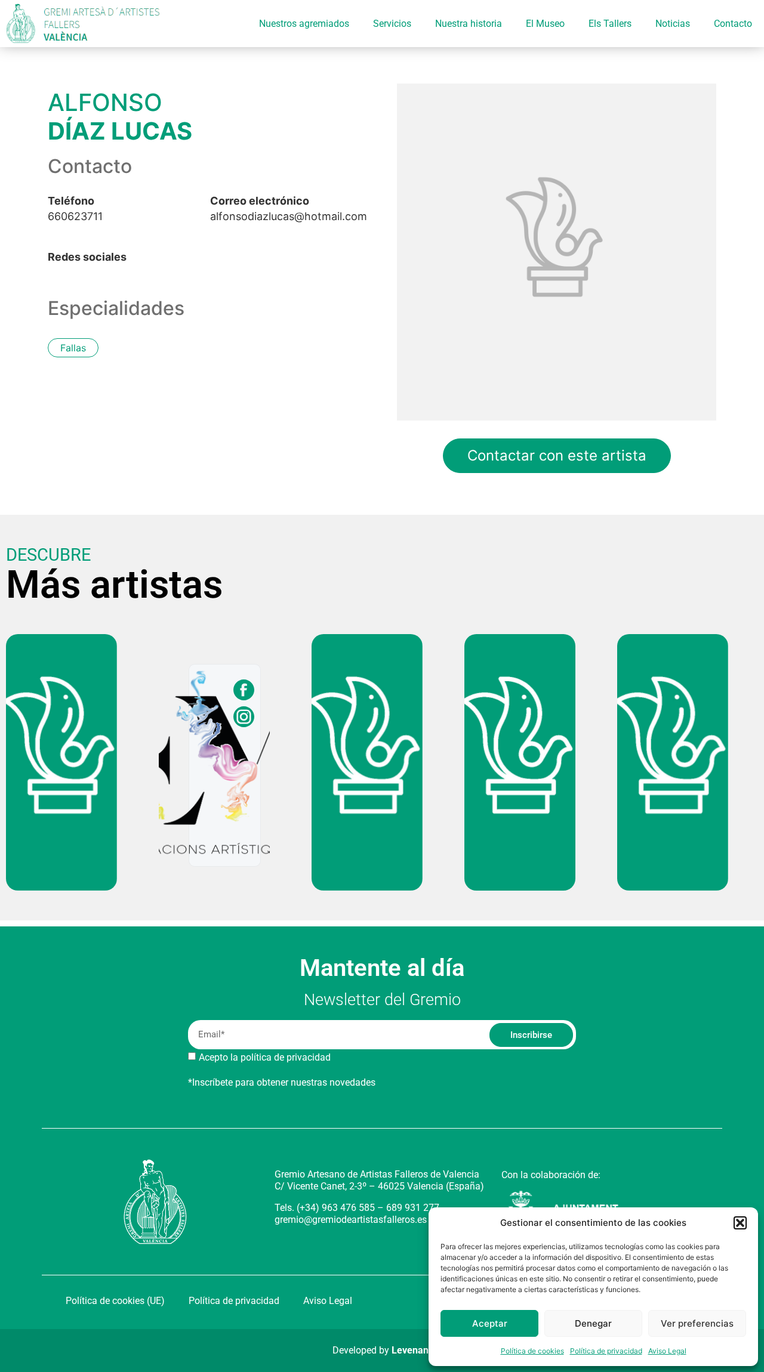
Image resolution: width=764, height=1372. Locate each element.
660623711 (75, 209)
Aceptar (489, 1323)
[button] (740, 1223)
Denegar (593, 1323)
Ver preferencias (697, 1323)
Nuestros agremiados (304, 23)
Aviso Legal (667, 1350)
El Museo (545, 23)
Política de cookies (532, 1350)
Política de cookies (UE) (115, 1300)
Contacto (733, 23)
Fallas (73, 348)
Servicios (392, 23)
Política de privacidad (606, 1350)
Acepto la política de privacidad (265, 1057)
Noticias (672, 23)
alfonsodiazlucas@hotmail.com (288, 209)
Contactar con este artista (556, 455)
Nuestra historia (468, 23)
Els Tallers (610, 23)
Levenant (412, 1350)
